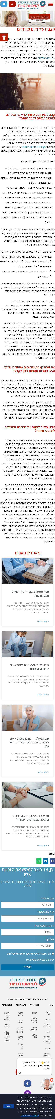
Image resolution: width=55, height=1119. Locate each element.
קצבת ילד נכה (20, 1046)
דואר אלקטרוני (45, 925)
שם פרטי (48, 898)
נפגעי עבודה (20, 1014)
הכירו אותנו (48, 1013)
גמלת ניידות (20, 1038)
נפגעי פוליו (20, 1054)
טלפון (50, 939)
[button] (50, 4)
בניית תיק (34, 1035)
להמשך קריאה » (43, 621)
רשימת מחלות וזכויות (34, 1020)
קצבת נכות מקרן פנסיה (6, 1016)
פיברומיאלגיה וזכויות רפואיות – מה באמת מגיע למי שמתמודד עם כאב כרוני (29, 742)
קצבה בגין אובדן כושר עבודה (6, 1036)
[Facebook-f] (27, 1083)
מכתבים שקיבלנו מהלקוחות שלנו (46, 1040)
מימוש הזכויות (44, 58)
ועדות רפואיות (33, 1028)
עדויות (47, 1048)
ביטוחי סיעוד (6, 1025)
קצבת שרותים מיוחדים (19, 1029)
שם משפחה (46, 912)
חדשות (47, 1031)
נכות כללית (20, 1021)
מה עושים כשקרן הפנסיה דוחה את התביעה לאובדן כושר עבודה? (30, 817)
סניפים (47, 1019)
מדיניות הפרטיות (46, 1054)
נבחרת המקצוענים (46, 1025)
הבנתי (8, 1106)
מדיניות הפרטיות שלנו (30, 1115)
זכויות (34, 1013)
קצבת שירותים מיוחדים (33, 147)
